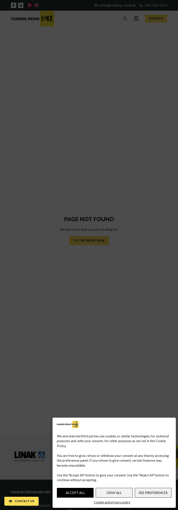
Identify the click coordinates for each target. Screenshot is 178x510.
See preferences (153, 493)
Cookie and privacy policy (112, 502)
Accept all (75, 493)
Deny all (114, 493)
